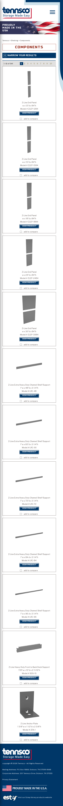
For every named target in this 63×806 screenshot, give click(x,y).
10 (51, 64)
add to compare (31, 119)
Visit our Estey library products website (34, 797)
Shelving (14, 40)
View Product (29, 113)
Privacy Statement (10, 780)
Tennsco (5, 40)
